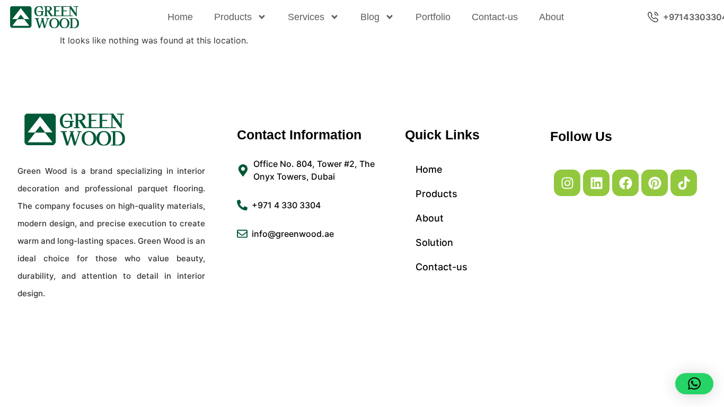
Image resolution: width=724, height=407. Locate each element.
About (551, 17)
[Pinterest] (654, 183)
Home (180, 17)
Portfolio (433, 17)
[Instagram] (567, 183)
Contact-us (495, 17)
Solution (434, 242)
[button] (694, 383)
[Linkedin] (596, 183)
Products (233, 17)
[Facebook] (625, 183)
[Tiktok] (683, 183)
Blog (369, 17)
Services (306, 17)
